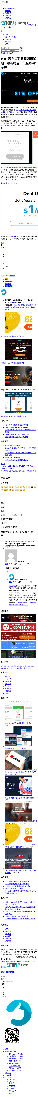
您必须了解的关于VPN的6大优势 (16, 916)
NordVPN (9, 666)
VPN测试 (8, 684)
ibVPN (11, 1094)
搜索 (21, 48)
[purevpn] (18, 658)
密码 (2, 979)
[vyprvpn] (18, 649)
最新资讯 (7, 53)
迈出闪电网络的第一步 (12, 457)
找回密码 (10, 972)
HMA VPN (12, 1090)
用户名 (3, 976)
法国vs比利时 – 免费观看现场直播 (16, 437)
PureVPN (12, 1085)
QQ (2, 515)
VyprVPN (3, 666)
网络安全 (8, 691)
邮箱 (3, 507)
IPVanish (11, 1092)
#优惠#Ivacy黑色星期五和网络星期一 (13, 363)
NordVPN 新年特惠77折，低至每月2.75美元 (20, 919)
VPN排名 (8, 679)
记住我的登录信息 (9, 981)
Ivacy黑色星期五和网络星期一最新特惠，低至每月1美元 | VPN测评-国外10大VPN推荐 (20, 307)
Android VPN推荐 (14, 1066)
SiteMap (3, 967)
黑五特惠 (8, 284)
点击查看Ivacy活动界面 (9, 183)
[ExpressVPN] (18, 631)
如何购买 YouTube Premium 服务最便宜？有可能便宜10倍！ (21, 772)
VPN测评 (12, 236)
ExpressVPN (14, 668)
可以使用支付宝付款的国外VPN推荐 (17, 881)
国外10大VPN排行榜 (16, 1054)
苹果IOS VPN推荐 (15, 1068)
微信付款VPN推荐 (15, 1061)
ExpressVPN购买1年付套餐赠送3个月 (17, 723)
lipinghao (13, 586)
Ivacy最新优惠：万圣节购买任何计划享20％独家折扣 (19, 390)
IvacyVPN (12, 1088)
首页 (2, 53)
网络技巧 (8, 693)
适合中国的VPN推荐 (16, 1056)
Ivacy (6, 279)
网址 (2, 511)
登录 (2, 4)
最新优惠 (21, 668)
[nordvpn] (18, 622)
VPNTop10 (13, 302)
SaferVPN (12, 1086)
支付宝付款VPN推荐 (16, 1058)
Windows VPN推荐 (15, 1063)
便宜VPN (8, 686)
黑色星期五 (8, 286)
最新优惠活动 (30, 666)
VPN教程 (8, 681)
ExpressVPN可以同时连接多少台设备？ (18, 886)
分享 (2, 247)
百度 (21, 50)
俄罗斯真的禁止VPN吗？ (13, 446)
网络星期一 (8, 281)
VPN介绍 (8, 677)
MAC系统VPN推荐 (15, 1070)
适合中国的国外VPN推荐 (14, 888)
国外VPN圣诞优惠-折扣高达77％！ (13, 336)
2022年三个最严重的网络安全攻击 (16, 460)
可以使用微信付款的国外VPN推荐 (17, 884)
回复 (6, 564)
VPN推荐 (26, 961)
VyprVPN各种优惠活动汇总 (14, 748)
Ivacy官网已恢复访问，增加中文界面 (13, 416)
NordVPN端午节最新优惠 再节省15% (17, 798)
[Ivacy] (18, 640)
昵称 (3, 503)
